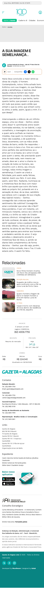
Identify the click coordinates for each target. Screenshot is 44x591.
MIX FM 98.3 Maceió (9, 431)
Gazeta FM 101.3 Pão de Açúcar (13, 443)
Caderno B (22, 20)
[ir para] (27, 478)
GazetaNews (6, 446)
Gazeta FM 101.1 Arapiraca (11, 439)
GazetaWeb (6, 441)
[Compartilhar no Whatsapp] (33, 71)
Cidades (32, 20)
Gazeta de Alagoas (8, 429)
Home (4, 27)
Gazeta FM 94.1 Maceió (10, 436)
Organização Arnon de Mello (12, 448)
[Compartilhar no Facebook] (25, 71)
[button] (40, 12)
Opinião (10, 27)
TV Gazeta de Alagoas (9, 434)
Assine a (9, 20)
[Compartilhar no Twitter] (29, 71)
